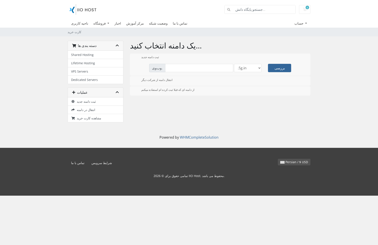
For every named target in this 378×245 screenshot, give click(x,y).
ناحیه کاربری (79, 23)
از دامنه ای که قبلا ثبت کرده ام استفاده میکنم (167, 90)
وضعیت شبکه (158, 23)
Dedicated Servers (84, 80)
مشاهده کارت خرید (88, 118)
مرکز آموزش (135, 23)
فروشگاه (100, 23)
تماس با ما (180, 23)
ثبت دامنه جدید (85, 101)
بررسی (280, 68)
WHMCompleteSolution (199, 137)
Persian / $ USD (296, 162)
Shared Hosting (82, 55)
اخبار (117, 23)
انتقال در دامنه (85, 110)
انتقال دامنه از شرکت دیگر (157, 80)
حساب (299, 23)
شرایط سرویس (101, 163)
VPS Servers (79, 71)
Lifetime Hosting (83, 63)
